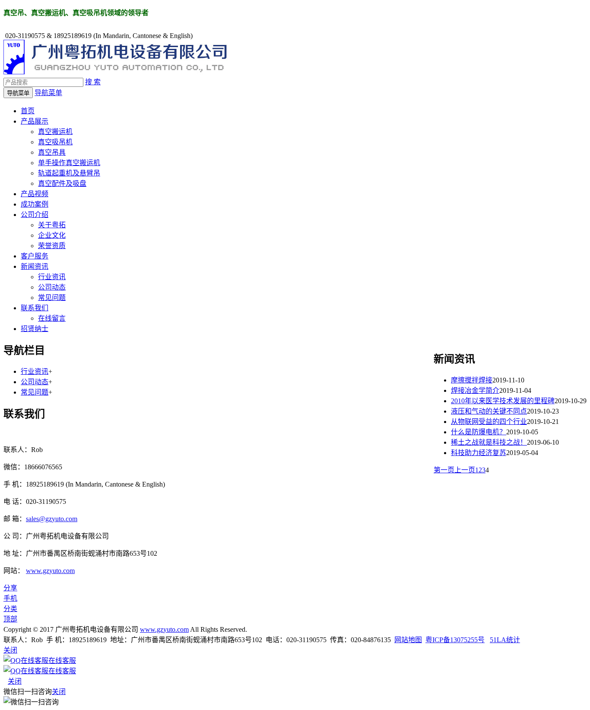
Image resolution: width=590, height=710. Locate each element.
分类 (10, 608)
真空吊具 (52, 152)
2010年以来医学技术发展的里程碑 (503, 400)
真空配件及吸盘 (62, 183)
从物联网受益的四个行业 (489, 421)
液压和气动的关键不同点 (489, 411)
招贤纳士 (34, 328)
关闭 (15, 681)
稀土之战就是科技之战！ (489, 442)
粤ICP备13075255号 (455, 639)
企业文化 (52, 235)
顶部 (10, 619)
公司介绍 (34, 214)
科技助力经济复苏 (478, 452)
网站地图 (408, 639)
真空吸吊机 (55, 142)
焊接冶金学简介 (475, 390)
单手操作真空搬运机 (69, 162)
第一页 (444, 470)
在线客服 (62, 660)
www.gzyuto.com (50, 570)
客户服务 (34, 256)
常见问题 (52, 297)
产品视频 (34, 193)
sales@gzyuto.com (51, 518)
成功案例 (34, 204)
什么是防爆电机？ (478, 432)
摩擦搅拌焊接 (471, 380)
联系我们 (34, 308)
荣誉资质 (52, 245)
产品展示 (34, 121)
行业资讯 (52, 276)
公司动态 (52, 287)
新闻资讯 (34, 266)
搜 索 (93, 82)
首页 (28, 111)
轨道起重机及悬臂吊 (69, 173)
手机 (10, 598)
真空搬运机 (55, 131)
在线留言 (52, 318)
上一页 (464, 470)
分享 (10, 588)
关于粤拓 (52, 225)
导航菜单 (48, 92)
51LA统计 (505, 639)
